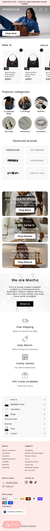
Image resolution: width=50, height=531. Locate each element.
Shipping (29, 450)
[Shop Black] (25, 203)
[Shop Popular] (25, 229)
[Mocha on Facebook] (31, 482)
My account (30, 470)
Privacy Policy (31, 456)
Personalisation (9, 459)
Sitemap (5, 467)
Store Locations (9, 450)
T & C (27, 459)
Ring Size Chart (31, 462)
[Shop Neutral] (25, 255)
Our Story (6, 453)
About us (25, 304)
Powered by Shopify (27, 526)
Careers (5, 462)
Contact (5, 456)
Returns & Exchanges (34, 453)
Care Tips (29, 465)
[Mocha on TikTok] (35, 482)
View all (44, 45)
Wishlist (5, 465)
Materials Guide (32, 467)
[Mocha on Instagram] (26, 482)
